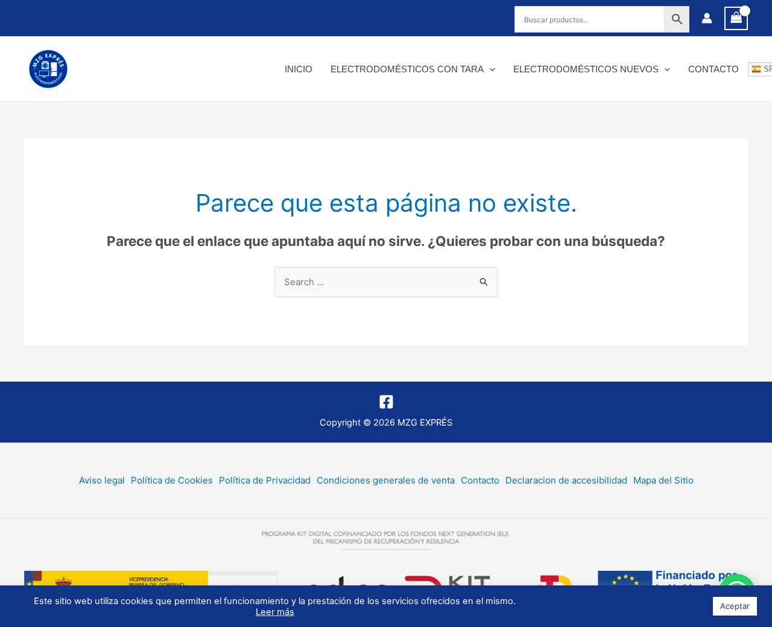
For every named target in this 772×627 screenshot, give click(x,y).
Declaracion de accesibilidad (566, 480)
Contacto (713, 69)
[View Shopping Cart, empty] (736, 18)
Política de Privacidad (265, 480)
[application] (489, 69)
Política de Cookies (172, 480)
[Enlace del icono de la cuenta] (706, 18)
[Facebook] (386, 401)
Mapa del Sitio (663, 480)
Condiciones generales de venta (386, 480)
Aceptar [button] (735, 606)
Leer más (275, 612)
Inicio (298, 69)
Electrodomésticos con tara (407, 69)
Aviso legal (102, 480)
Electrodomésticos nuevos (586, 69)
